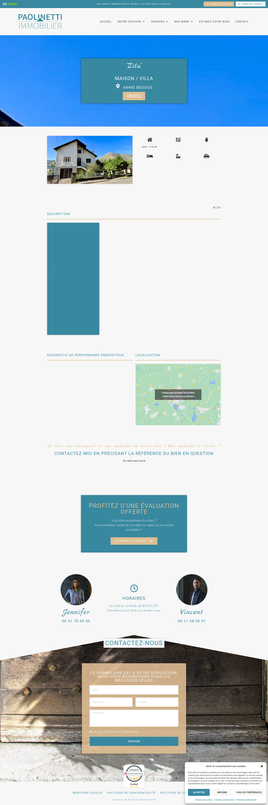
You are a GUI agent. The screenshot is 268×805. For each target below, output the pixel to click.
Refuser (222, 792)
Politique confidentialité (224, 799)
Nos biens (182, 21)
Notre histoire (129, 21)
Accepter (199, 792)
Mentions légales (88, 792)
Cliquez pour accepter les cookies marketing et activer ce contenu (178, 394)
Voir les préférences (249, 792)
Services (158, 21)
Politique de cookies (203, 799)
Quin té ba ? (144, 799)
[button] (261, 766)
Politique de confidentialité (122, 731)
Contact (242, 21)
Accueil (106, 21)
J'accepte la (115, 731)
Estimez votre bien (214, 21)
